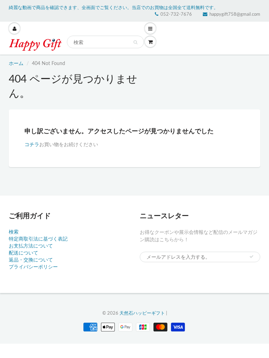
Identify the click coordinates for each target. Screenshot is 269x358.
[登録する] (251, 256)
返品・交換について (31, 260)
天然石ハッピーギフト (142, 313)
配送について (23, 253)
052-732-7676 (176, 14)
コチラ (32, 144)
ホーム (16, 63)
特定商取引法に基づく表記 (38, 239)
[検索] (135, 42)
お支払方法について (31, 246)
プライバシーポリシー (33, 267)
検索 (14, 232)
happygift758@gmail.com (234, 14)
